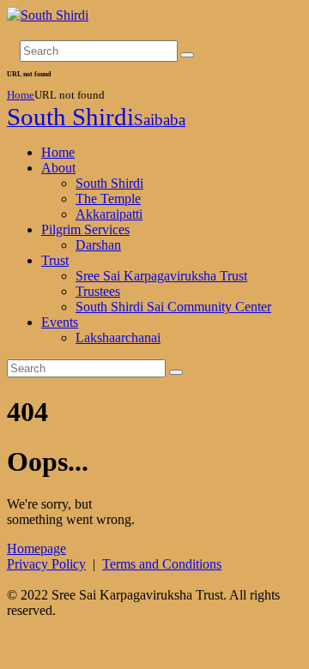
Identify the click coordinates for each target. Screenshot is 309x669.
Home (20, 94)
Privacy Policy (46, 564)
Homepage (36, 548)
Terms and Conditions (161, 564)
